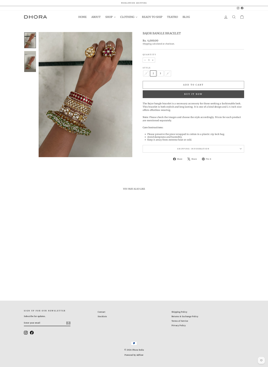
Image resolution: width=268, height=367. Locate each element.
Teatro (172, 17)
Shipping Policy (179, 312)
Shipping (147, 44)
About (96, 17)
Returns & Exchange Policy (185, 316)
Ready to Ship (152, 17)
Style (147, 68)
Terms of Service (180, 321)
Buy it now (193, 94)
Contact (101, 312)
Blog (186, 17)
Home (82, 17)
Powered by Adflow (134, 355)
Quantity (149, 54)
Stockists (102, 316)
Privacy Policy (179, 325)
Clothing (127, 17)
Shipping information (193, 149)
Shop (109, 17)
